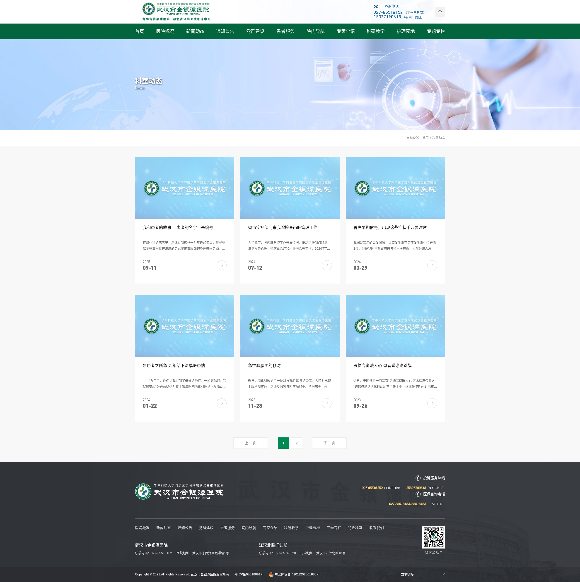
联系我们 (376, 528)
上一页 (250, 443)
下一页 (329, 443)
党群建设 (255, 31)
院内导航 (316, 31)
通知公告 (225, 31)
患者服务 (285, 31)
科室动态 (438, 138)
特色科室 (355, 528)
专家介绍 (346, 31)
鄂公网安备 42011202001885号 (297, 574)
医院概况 (165, 31)
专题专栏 (436, 31)
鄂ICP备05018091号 (249, 574)
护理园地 (406, 31)
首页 (139, 31)
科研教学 (376, 31)
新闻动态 (195, 31)
